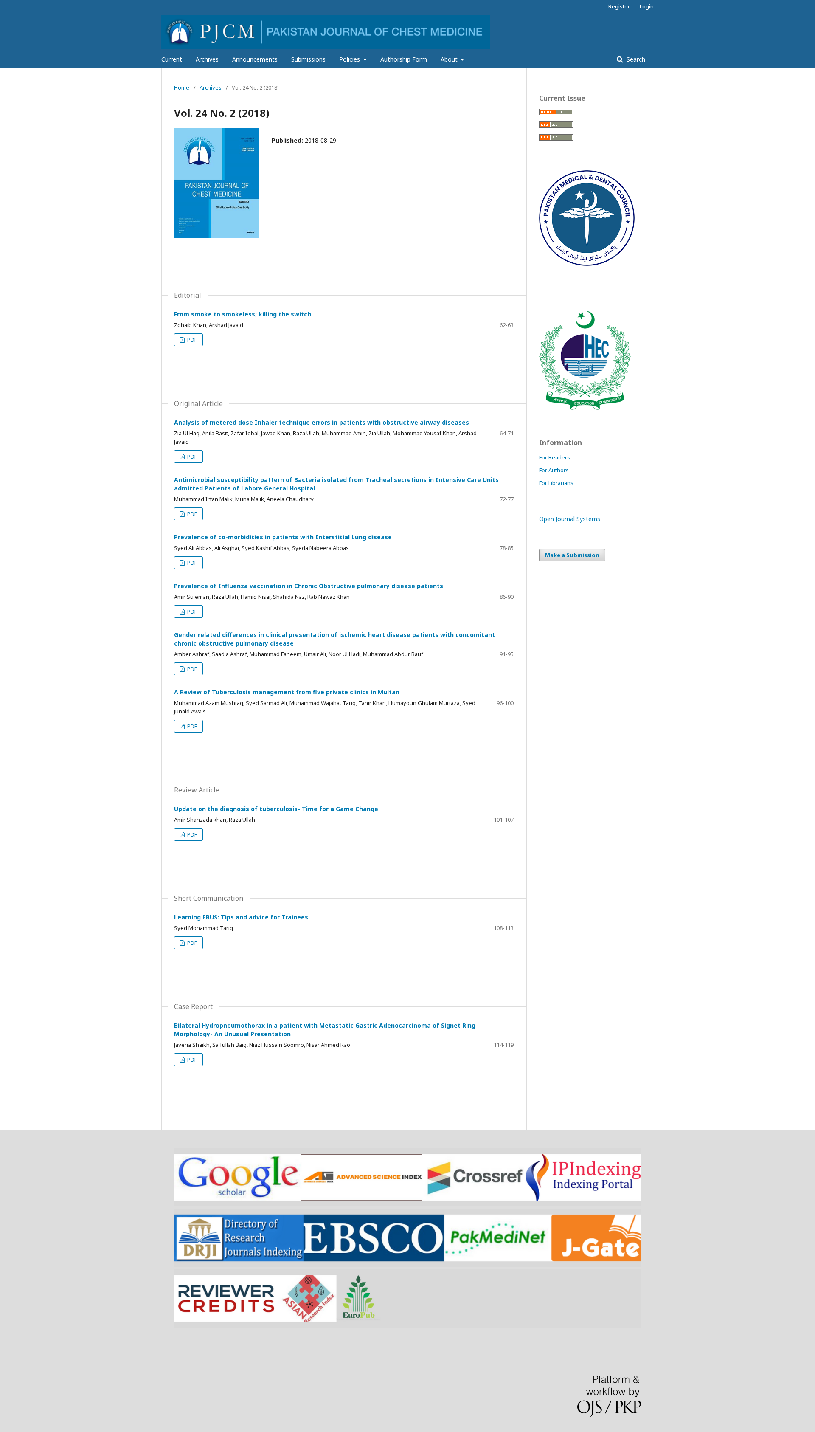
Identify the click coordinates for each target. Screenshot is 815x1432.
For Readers (554, 457)
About (450, 59)
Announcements (255, 59)
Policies (350, 59)
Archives (207, 59)
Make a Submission (572, 555)
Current (171, 59)
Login (647, 6)
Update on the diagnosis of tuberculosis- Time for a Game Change (276, 809)
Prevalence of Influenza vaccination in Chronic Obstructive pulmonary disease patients (308, 586)
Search (635, 59)
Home (181, 87)
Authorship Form (403, 59)
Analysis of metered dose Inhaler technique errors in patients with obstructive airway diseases (321, 422)
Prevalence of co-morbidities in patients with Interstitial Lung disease (283, 537)
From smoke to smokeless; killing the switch (242, 314)
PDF (191, 340)
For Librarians (556, 483)
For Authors (554, 470)
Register (619, 6)
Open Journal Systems (569, 519)
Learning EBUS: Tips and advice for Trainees (241, 917)
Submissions (308, 59)
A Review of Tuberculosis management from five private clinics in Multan (286, 692)
